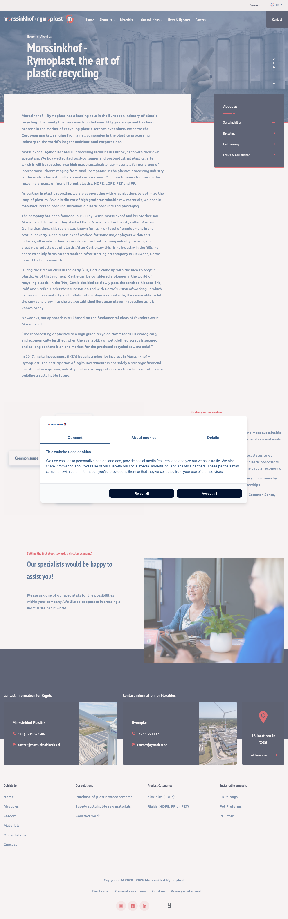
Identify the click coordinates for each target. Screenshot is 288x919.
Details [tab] (213, 438)
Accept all (209, 493)
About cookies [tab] (143, 438)
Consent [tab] (75, 438)
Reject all (142, 493)
